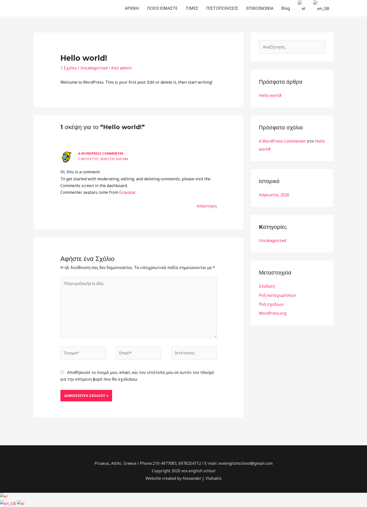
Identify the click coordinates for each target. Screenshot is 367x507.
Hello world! (270, 95)
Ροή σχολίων (271, 304)
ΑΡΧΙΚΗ (132, 8)
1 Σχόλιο (68, 68)
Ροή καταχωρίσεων (277, 295)
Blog (285, 8)
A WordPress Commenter (100, 153)
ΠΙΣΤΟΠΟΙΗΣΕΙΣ (222, 8)
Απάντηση (207, 206)
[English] (8, 503)
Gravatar (127, 192)
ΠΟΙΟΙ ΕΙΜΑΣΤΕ (162, 8)
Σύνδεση (267, 286)
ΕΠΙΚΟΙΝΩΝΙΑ (259, 8)
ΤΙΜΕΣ (191, 8)
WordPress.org (272, 313)
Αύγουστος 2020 (274, 195)
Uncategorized (94, 68)
